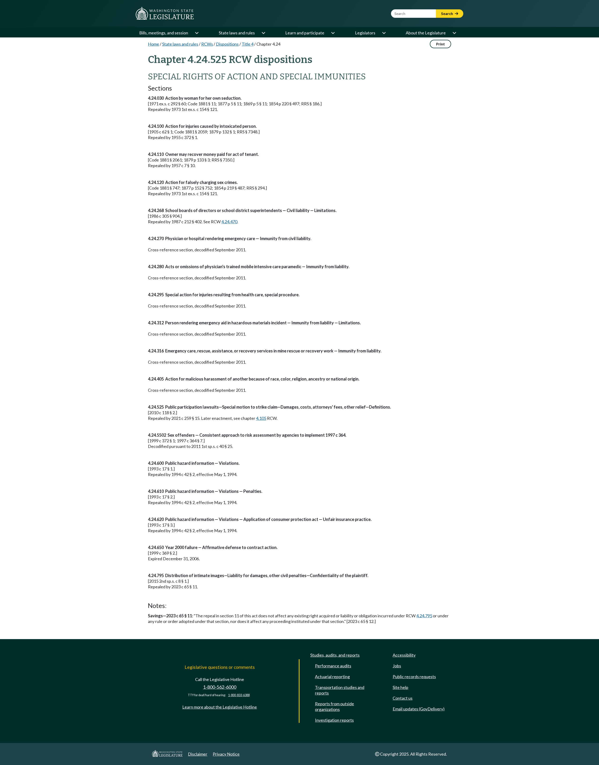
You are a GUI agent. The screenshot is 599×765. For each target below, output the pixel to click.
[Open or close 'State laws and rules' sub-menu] (263, 32)
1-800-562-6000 (219, 687)
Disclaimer (197, 754)
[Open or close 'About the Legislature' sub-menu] (454, 32)
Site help (400, 687)
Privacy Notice (226, 754)
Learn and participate (304, 32)
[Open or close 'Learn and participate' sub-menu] (332, 32)
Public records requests (414, 676)
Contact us (403, 698)
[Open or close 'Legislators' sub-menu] (383, 32)
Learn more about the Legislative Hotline (219, 707)
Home (153, 44)
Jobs (397, 665)
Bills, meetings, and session (163, 32)
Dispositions (227, 44)
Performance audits (333, 665)
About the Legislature (426, 32)
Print (440, 44)
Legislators (365, 32)
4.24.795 (424, 615)
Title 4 (247, 44)
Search (447, 13)
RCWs (207, 44)
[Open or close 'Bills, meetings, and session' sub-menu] (196, 32)
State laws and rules (237, 32)
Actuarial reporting (332, 676)
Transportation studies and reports (339, 690)
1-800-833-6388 (239, 695)
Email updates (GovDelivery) (419, 708)
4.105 (261, 418)
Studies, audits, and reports (335, 655)
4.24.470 (229, 221)
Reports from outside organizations (334, 706)
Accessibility (404, 655)
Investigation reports (334, 720)
